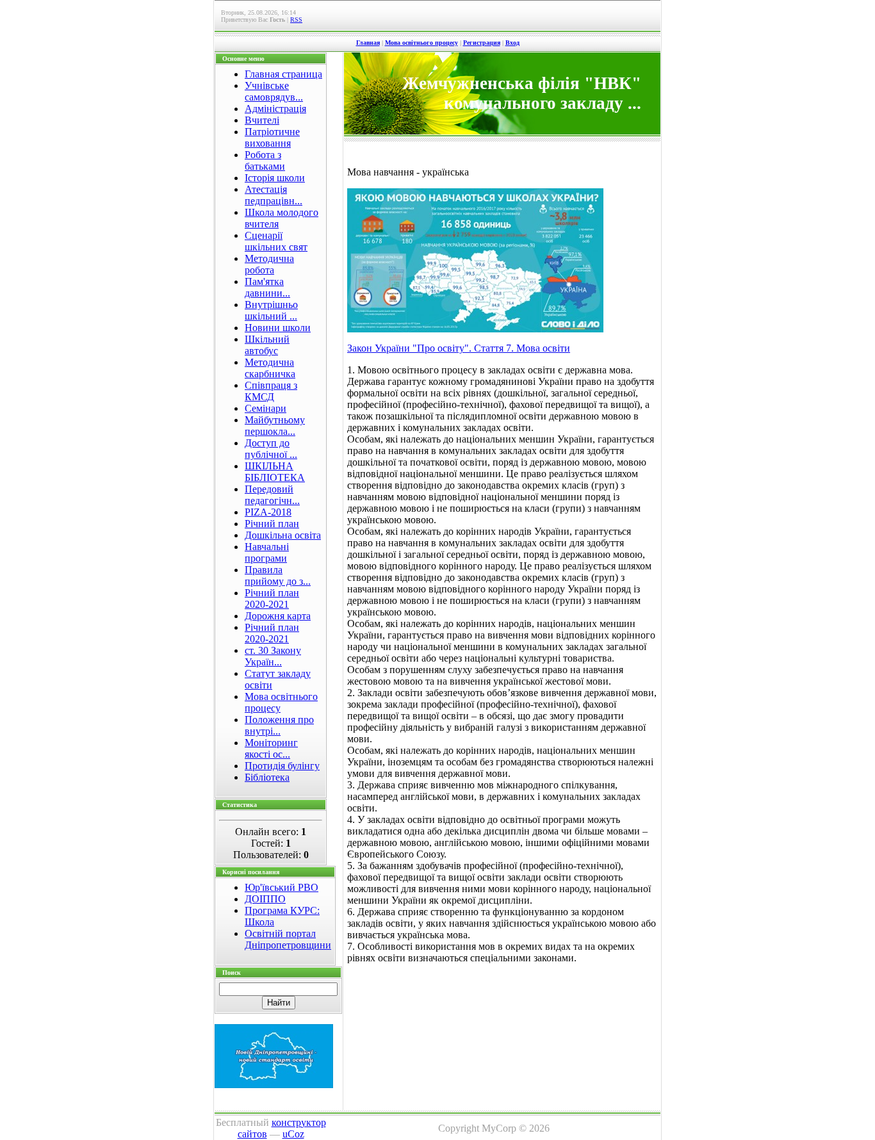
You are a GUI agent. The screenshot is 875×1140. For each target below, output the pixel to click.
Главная (368, 42)
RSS (296, 19)
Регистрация (481, 42)
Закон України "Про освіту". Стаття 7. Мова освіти (458, 348)
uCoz (293, 1133)
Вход (512, 42)
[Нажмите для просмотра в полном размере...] (475, 328)
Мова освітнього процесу (421, 42)
